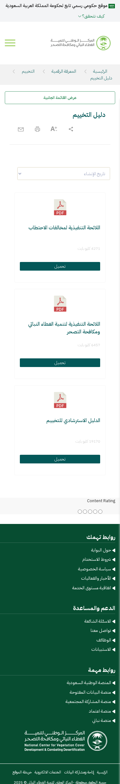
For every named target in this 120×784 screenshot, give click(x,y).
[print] (37, 129)
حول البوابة (101, 550)
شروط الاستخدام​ (96, 559)
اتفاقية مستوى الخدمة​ (91, 587)
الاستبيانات (101, 649)
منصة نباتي (101, 720)
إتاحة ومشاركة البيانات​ (79, 772)
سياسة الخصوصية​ (94, 569)
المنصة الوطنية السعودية (89, 682)
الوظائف (103, 640)
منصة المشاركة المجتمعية (88, 701)
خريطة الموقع (22, 772)
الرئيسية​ (102, 772)
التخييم (28, 71)
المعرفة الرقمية (64, 71)
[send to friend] (20, 129)
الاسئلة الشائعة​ (97, 621)
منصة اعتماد (100, 711)
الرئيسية (100, 71)
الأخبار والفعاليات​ (96, 578)
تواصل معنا (101, 630)
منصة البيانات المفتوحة (90, 692)
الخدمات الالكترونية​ (48, 772)
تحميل (60, 266)
